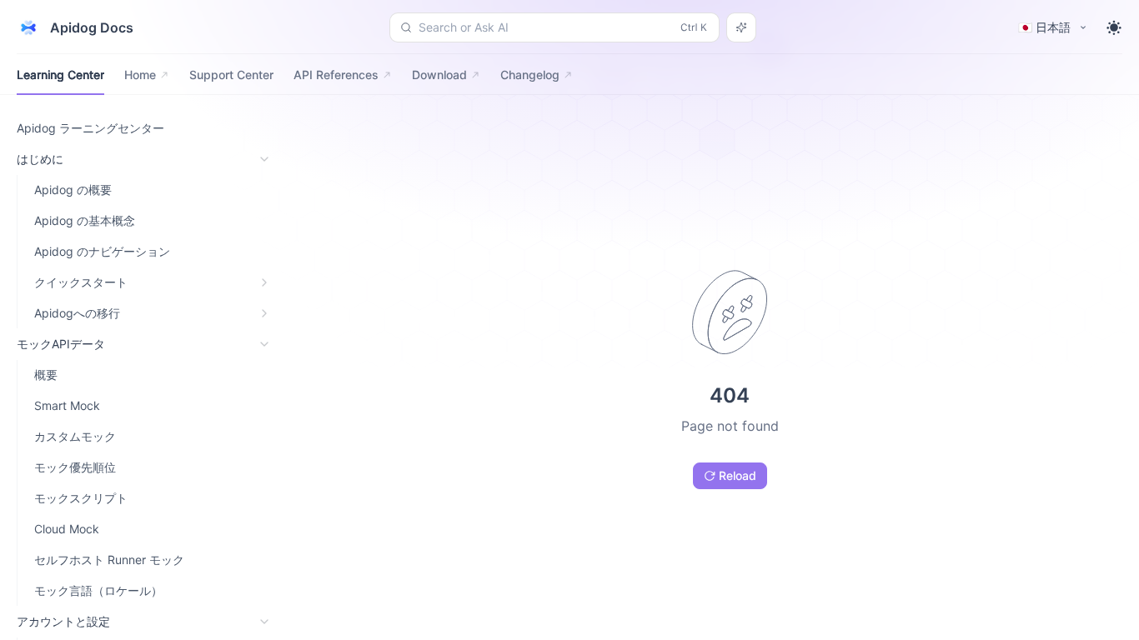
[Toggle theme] (1113, 27)
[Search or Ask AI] (741, 27)
